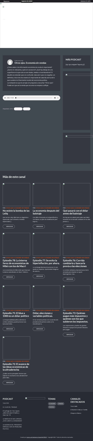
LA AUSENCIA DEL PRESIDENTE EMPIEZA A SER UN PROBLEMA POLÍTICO (12, 427)
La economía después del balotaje (46, 212)
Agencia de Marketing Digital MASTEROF (37, 437)
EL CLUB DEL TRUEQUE (10, 407)
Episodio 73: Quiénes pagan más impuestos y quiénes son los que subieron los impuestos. (75, 317)
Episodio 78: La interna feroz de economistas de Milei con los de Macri (16, 263)
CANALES (48, 7)
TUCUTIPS (6, 403)
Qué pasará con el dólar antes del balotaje (75, 212)
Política (26, 109)
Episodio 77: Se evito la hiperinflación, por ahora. (46, 262)
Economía (18, 109)
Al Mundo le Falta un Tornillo (78, 410)
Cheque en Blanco (75, 413)
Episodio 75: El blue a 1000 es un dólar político (16, 314)
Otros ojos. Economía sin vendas (17, 19)
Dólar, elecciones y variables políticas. (43, 314)
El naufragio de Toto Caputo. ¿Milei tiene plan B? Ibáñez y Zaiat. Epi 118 (11, 413)
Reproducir (9, 226)
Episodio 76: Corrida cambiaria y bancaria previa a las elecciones (75, 263)
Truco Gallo (73, 406)
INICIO (41, 7)
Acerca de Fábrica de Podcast (71, 7)
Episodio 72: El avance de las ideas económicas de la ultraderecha (16, 367)
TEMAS (56, 7)
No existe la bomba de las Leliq (16, 212)
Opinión (60, 403)
